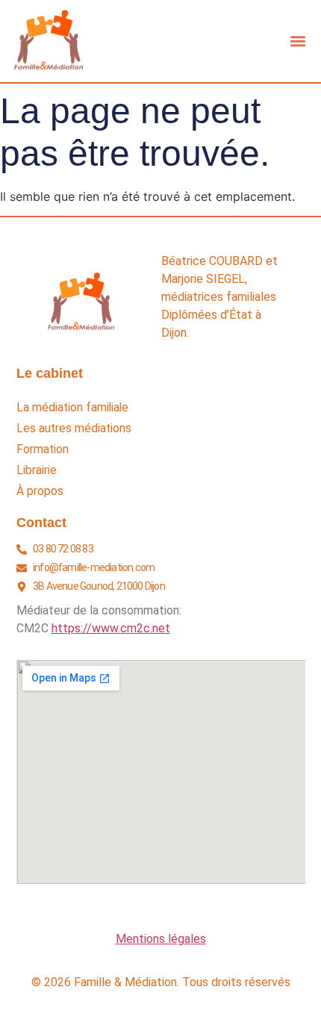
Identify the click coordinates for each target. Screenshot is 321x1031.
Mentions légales (161, 939)
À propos (39, 491)
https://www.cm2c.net (111, 628)
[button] (297, 40)
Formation (42, 449)
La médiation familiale (72, 407)
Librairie (36, 470)
